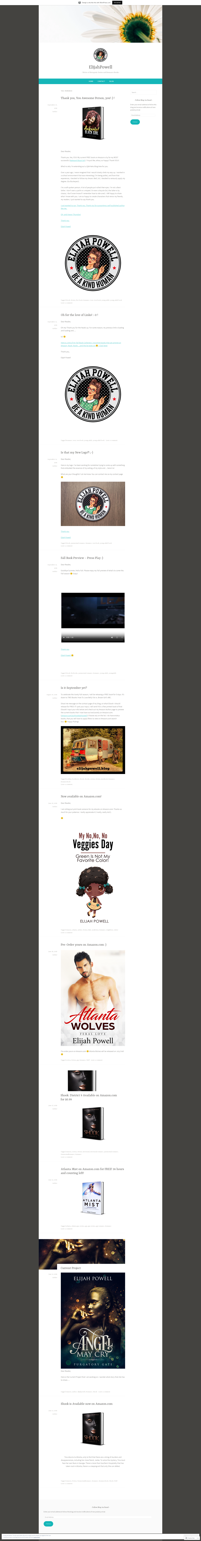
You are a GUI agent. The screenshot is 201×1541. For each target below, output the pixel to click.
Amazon (68, 930)
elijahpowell (81, 1392)
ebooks (87, 779)
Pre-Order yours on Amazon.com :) (83, 945)
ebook (68, 300)
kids (89, 930)
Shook (95, 1392)
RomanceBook (65, 782)
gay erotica (91, 1226)
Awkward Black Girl (77, 160)
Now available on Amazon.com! (81, 796)
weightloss (109, 930)
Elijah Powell (66, 226)
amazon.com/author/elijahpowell (74, 715)
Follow (135, 122)
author (80, 930)
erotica (92, 779)
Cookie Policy (37, 1537)
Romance (86, 300)
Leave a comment (66, 303)
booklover (75, 779)
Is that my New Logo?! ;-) (77, 452)
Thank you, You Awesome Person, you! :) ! (87, 98)
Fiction (73, 300)
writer (116, 930)
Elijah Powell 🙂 (67, 655)
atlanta (74, 930)
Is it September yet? (74, 688)
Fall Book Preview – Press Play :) (82, 558)
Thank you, (65, 220)
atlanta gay (75, 1226)
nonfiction (95, 930)
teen (91, 300)
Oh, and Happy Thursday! (71, 214)
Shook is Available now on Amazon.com (87, 1404)
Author (54, 111)
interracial (86, 1152)
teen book (97, 300)
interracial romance (96, 1152)
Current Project (71, 1268)
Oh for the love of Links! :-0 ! (79, 315)
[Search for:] (143, 92)
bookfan (68, 779)
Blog (112, 81)
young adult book (116, 300)
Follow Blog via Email (143, 100)
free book (79, 300)
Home (91, 81)
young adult (105, 300)
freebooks (74, 673)
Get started (117, 2)
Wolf (88, 1060)
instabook (104, 779)
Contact (101, 81)
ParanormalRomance (68, 1154)
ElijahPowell (100, 67)
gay (78, 1060)
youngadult (112, 673)
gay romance (100, 1226)
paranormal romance (78, 543)
